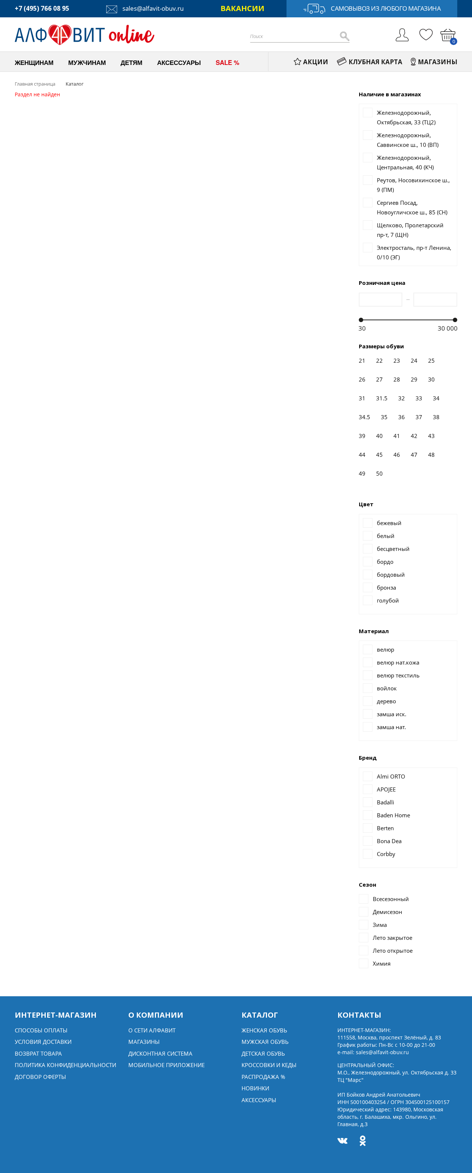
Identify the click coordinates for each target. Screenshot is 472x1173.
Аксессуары (259, 1100)
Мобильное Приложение (166, 1065)
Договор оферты (40, 1076)
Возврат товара (38, 1053)
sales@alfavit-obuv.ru (152, 8)
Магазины (144, 1041)
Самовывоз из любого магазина (386, 8)
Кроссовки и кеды (269, 1065)
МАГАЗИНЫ (437, 62)
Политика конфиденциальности (65, 1065)
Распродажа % (263, 1076)
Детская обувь (263, 1053)
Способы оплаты (41, 1030)
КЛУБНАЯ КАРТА (375, 62)
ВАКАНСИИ (242, 8)
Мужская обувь (265, 1041)
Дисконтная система (160, 1053)
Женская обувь (264, 1030)
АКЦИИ (315, 62)
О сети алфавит (152, 1030)
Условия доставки (43, 1041)
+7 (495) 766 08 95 (42, 8)
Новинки (255, 1088)
